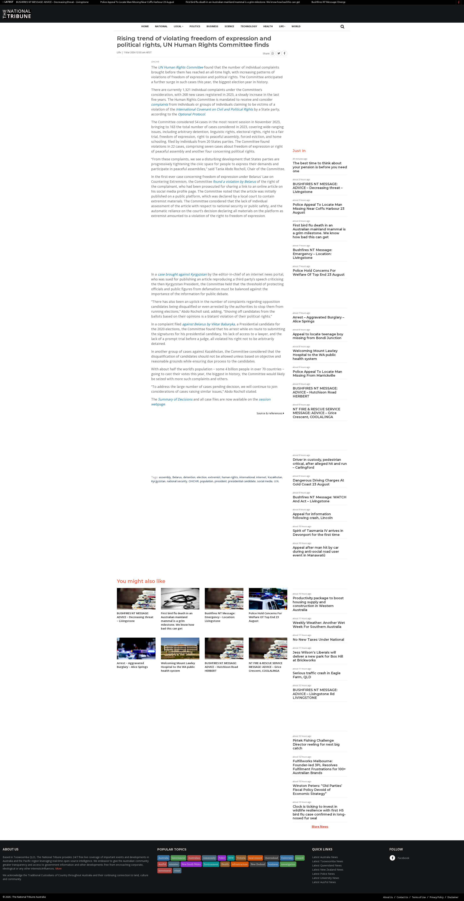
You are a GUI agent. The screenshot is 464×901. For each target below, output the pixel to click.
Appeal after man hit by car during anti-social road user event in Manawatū (316, 551)
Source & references (270, 413)
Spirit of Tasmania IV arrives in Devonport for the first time (318, 533)
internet (261, 477)
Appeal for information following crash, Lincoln (313, 516)
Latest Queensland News (327, 865)
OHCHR (194, 481)
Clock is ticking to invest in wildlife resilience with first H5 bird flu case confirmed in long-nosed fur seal (319, 812)
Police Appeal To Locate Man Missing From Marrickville (317, 374)
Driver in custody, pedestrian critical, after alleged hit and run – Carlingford (320, 464)
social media (264, 481)
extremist (214, 477)
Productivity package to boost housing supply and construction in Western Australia (318, 604)
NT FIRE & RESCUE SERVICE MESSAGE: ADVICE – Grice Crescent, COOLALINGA (316, 413)
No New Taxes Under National (318, 640)
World (296, 26)
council (300, 858)
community (209, 858)
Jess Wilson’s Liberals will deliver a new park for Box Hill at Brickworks (318, 656)
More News (320, 827)
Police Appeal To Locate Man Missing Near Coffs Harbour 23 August (113, 2)
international (247, 477)
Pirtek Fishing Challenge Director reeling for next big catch (316, 744)
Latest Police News (323, 873)
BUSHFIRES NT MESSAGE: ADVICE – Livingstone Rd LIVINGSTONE (315, 694)
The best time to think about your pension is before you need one (320, 167)
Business (212, 26)
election (202, 477)
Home (145, 26)
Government (178, 858)
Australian (194, 858)
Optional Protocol (191, 114)
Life (281, 26)
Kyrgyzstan (158, 481)
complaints (159, 104)
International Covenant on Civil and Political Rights (214, 109)
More (58, 868)
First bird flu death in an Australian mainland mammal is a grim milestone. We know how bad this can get (219, 2)
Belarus (177, 477)
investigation (288, 864)
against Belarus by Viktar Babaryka (208, 324)
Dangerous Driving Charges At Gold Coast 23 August (318, 482)
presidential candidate (242, 481)
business (273, 864)
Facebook (403, 858)
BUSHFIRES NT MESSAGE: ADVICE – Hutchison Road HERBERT (315, 392)
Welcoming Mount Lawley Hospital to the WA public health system (315, 355)
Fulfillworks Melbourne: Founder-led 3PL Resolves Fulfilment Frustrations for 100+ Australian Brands (319, 767)
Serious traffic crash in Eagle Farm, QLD (317, 675)
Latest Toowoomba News (327, 861)
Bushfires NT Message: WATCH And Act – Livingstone (319, 499)
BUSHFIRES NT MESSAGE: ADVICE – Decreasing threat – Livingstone (318, 188)
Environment (211, 864)
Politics (195, 26)
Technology (249, 26)
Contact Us (402, 897)
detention (189, 477)
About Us (388, 897)
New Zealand (258, 864)
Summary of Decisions (175, 399)
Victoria (241, 858)
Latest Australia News (325, 857)
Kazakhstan (275, 477)
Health (268, 26)
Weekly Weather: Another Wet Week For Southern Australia (319, 625)
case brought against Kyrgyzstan (182, 274)
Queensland (271, 858)
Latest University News (325, 878)
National (161, 26)
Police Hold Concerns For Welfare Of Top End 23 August (319, 273)
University (287, 858)
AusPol (162, 864)
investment (164, 870)
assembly (165, 477)
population (206, 481)
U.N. (276, 481)
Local (177, 26)
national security (177, 481)
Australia (163, 858)
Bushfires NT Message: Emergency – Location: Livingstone (319, 2)
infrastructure (240, 864)
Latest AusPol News (324, 882)
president (221, 481)
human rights (230, 477)
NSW (231, 858)
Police (222, 858)
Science (229, 26)
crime (177, 870)
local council (255, 858)
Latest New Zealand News (327, 869)
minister (174, 864)
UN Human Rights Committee (180, 67)
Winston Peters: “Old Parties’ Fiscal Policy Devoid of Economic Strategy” (317, 790)
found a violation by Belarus (234, 181)
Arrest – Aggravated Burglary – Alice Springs (318, 319)
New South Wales (191, 864)
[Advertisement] (395, 13)
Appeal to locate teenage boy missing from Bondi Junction (318, 336)
